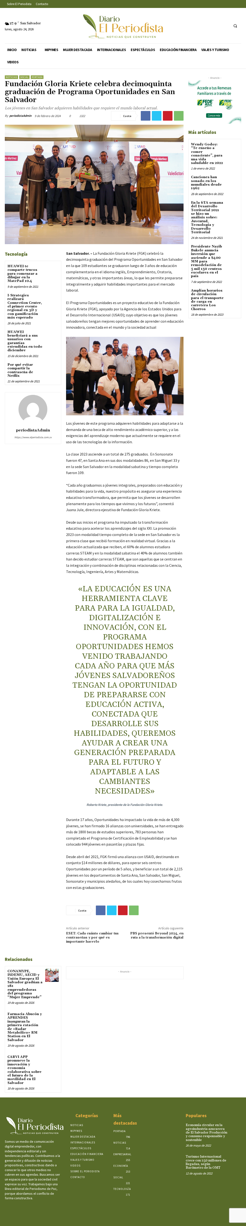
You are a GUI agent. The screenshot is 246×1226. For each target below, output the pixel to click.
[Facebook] (198, 25)
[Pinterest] (167, 116)
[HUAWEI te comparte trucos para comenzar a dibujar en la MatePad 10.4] (51, 270)
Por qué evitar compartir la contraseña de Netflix (20, 370)
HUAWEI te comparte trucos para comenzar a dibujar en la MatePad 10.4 (22, 273)
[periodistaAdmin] (32, 409)
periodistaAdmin (20, 116)
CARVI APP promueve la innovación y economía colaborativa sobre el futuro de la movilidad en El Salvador (24, 1070)
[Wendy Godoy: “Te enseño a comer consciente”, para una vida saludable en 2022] (232, 148)
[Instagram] (207, 25)
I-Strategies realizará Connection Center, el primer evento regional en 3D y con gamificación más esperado (24, 306)
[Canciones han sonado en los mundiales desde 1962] (232, 181)
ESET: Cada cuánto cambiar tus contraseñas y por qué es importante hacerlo (92, 937)
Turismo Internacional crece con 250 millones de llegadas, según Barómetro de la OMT (206, 1162)
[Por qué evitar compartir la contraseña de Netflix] (51, 368)
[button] (235, 26)
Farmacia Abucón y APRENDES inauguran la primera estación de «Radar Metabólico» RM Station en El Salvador (24, 1027)
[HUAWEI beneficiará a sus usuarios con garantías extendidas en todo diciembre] (51, 336)
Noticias (11, 77)
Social (24, 77)
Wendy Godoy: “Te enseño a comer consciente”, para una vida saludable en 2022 (207, 153)
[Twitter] (216, 25)
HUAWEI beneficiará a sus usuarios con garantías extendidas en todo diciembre (24, 341)
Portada (37, 77)
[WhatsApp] (179, 116)
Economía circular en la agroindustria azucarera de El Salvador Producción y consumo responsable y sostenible (206, 1132)
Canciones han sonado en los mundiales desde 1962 (206, 182)
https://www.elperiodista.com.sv (33, 437)
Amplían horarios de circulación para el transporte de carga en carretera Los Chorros (207, 299)
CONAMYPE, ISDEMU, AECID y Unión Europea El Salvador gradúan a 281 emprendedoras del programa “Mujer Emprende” (25, 984)
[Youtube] (224, 25)
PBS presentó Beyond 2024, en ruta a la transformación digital (157, 935)
